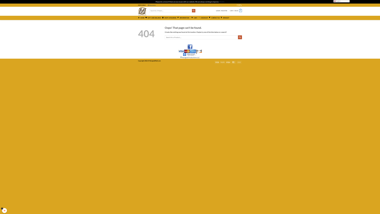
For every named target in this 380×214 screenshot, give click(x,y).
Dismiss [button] (221, 2)
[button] (152, 5)
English (338, 1)
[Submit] (193, 10)
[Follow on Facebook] (237, 5)
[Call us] (241, 5)
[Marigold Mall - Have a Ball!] (142, 11)
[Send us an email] (239, 5)
